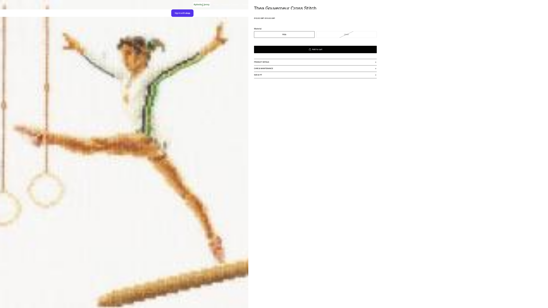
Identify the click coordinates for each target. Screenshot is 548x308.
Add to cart (317, 49)
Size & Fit (258, 75)
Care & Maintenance (263, 68)
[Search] (361, 5)
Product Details (261, 62)
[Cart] (373, 5)
